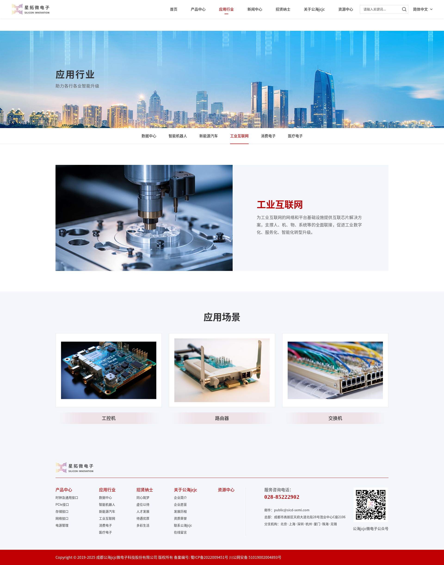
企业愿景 (180, 504)
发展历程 (180, 511)
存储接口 (62, 511)
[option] (108, 378)
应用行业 (226, 9)
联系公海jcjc (183, 525)
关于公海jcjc (314, 9)
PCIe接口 (62, 504)
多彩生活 (142, 525)
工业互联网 (239, 136)
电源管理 (62, 525)
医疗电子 (295, 136)
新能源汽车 (208, 136)
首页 (173, 9)
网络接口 (62, 518)
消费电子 (268, 136)
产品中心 (198, 9)
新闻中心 (254, 9)
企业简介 (180, 497)
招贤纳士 (283, 9)
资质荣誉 (180, 518)
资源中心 (345, 9)
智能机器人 (178, 136)
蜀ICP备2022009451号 (209, 557)
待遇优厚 (142, 518)
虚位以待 (142, 504)
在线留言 (180, 532)
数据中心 (149, 136)
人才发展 (142, 511)
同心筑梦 (142, 497)
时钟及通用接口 (67, 497)
